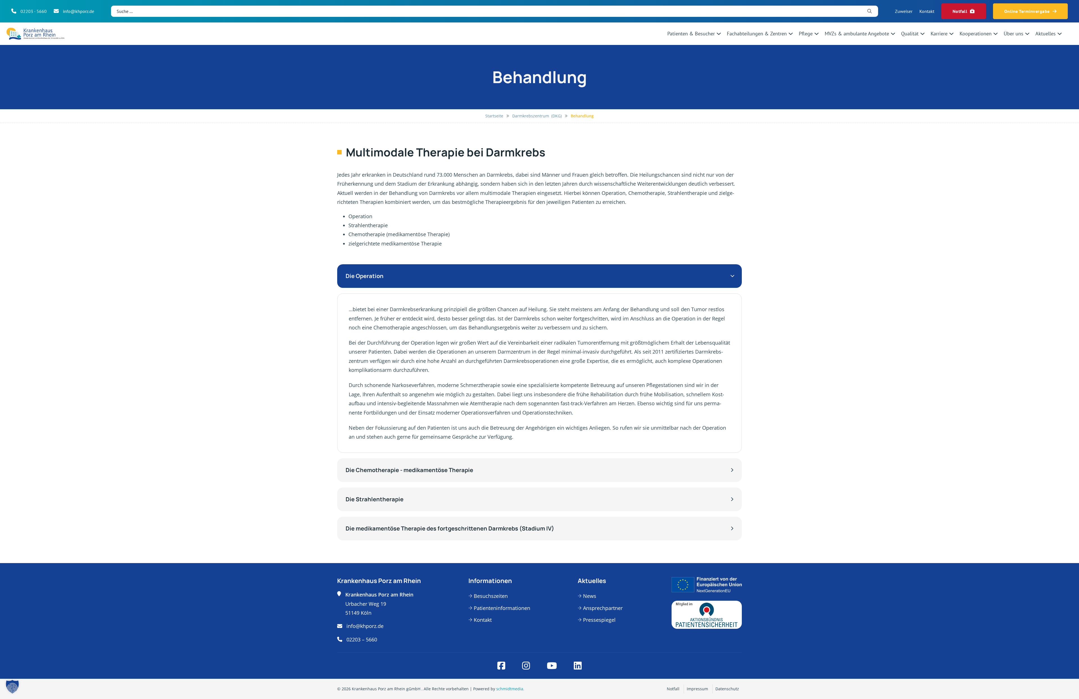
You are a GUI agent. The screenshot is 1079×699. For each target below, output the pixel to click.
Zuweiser (903, 11)
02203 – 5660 (361, 639)
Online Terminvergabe (1027, 11)
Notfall (960, 11)
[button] (539, 276)
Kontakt (926, 11)
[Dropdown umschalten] (718, 33)
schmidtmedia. (510, 688)
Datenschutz (727, 688)
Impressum (697, 688)
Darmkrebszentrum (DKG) (537, 116)
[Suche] (870, 11)
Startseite (494, 116)
